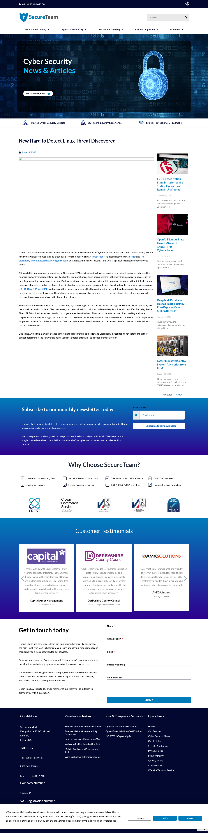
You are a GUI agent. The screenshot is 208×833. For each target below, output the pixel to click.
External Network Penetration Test (83, 726)
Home (151, 726)
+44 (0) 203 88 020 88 (31, 757)
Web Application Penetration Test (82, 744)
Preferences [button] (109, 820)
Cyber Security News (159, 736)
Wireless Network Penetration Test (83, 756)
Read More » (162, 212)
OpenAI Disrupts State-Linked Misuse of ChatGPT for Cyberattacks (171, 245)
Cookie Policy (155, 765)
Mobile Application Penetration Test (81, 750)
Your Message (115, 677)
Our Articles (154, 740)
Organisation (114, 638)
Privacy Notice (155, 750)
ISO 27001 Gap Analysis (118, 736)
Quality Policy (155, 760)
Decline (165, 818)
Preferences (139, 818)
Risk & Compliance (145, 29)
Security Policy (156, 755)
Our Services (154, 731)
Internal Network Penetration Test (83, 739)
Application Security (72, 29)
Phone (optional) (116, 664)
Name (110, 625)
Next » (179, 394)
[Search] (185, 17)
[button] (22, 578)
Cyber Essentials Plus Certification (124, 731)
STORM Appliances (158, 745)
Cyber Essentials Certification (121, 726)
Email (110, 651)
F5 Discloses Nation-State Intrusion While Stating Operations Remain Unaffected (170, 184)
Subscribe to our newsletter (160, 425)
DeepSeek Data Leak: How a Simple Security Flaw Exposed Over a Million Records (170, 305)
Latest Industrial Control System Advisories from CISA (172, 364)
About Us (175, 29)
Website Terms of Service (161, 770)
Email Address (141, 407)
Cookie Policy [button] (33, 820)
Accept (190, 818)
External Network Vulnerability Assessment (81, 733)
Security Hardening (109, 29)
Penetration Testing (35, 29)
